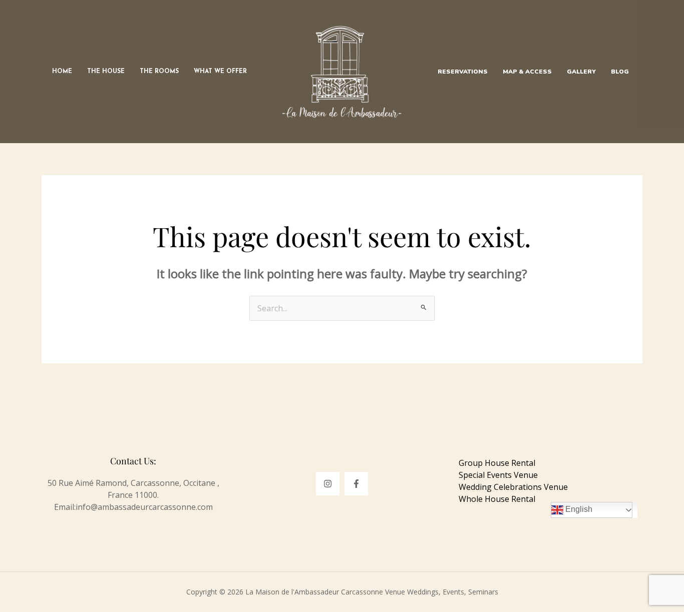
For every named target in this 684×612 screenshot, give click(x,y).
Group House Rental (497, 462)
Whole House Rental (497, 498)
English (577, 509)
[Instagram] (327, 483)
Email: (65, 506)
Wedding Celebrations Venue (513, 486)
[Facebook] (356, 483)
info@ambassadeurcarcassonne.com (144, 506)
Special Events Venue (498, 474)
